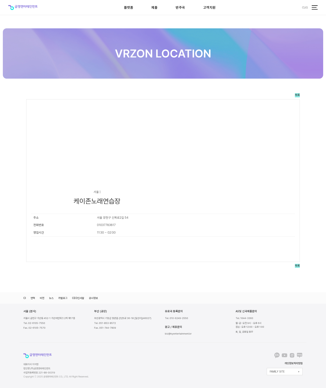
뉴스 (51, 298)
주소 (36, 217)
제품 (154, 7)
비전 (42, 298)
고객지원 (209, 7)
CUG (305, 7)
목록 (297, 95)
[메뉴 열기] (315, 7)
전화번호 (38, 225)
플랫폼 (128, 7)
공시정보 (93, 298)
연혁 (33, 298)
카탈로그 (62, 298)
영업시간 (38, 232)
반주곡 (180, 7)
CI (24, 298)
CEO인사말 (78, 298)
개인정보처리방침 (293, 363)
